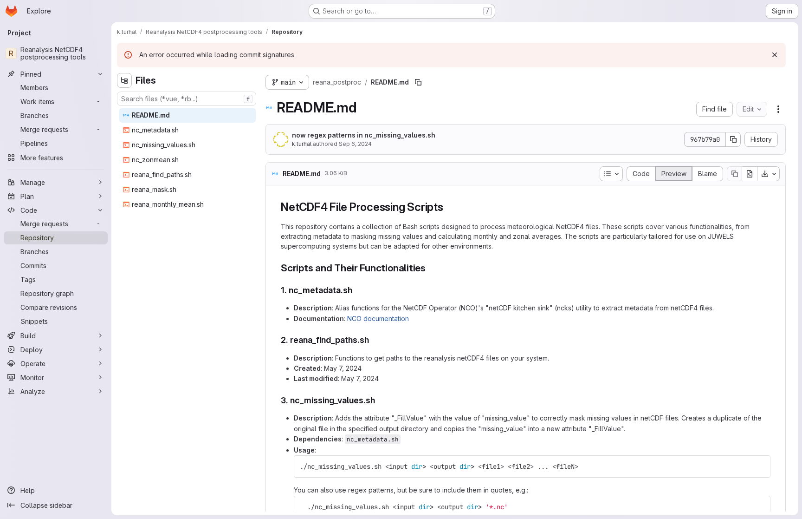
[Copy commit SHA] (733, 139)
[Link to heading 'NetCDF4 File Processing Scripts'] (449, 207)
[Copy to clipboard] (759, 466)
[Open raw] (749, 173)
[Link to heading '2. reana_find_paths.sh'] (373, 340)
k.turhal (301, 143)
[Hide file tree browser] (124, 80)
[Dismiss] (774, 54)
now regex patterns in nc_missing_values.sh (363, 135)
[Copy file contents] (734, 173)
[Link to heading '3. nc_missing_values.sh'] (379, 400)
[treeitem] (187, 115)
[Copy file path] (418, 82)
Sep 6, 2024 (355, 143)
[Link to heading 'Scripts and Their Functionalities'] (431, 268)
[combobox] (186, 99)
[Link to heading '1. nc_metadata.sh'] (357, 290)
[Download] (768, 173)
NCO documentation (378, 318)
